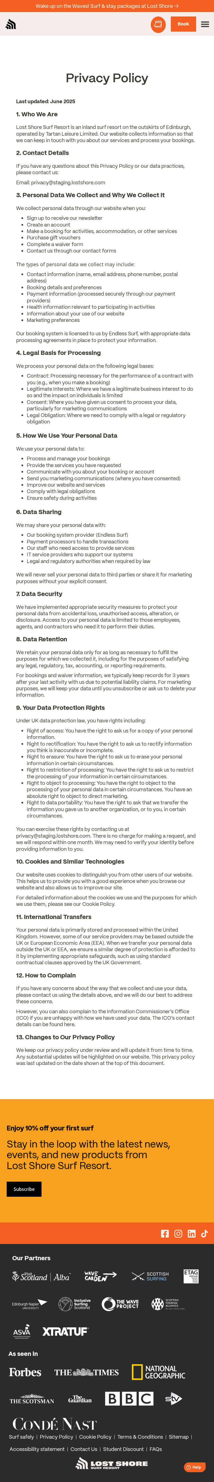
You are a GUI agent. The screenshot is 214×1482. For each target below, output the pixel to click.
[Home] (10, 24)
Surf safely (21, 1437)
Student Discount (123, 1449)
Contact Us (83, 1449)
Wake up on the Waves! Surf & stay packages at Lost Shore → (107, 6)
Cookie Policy (95, 1437)
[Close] (204, 6)
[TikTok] (204, 1234)
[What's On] (158, 25)
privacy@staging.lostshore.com (68, 182)
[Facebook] (164, 1234)
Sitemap (179, 1437)
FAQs (156, 1449)
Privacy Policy (56, 1437)
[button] (205, 24)
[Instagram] (178, 1234)
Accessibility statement (37, 1449)
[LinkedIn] (191, 1234)
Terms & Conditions (140, 1437)
